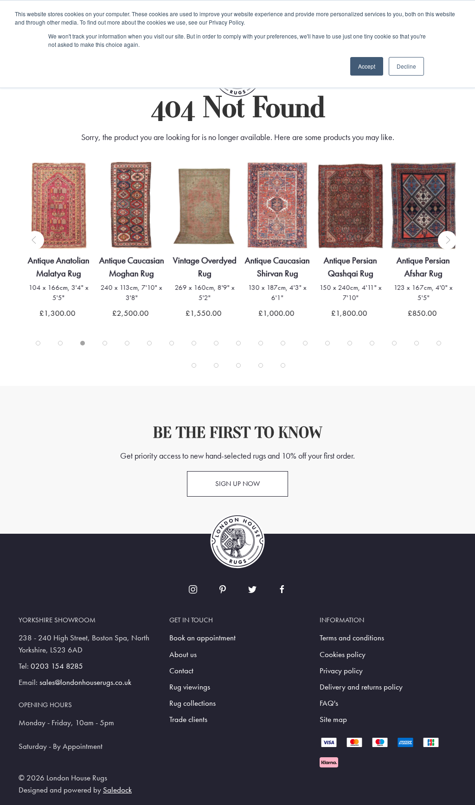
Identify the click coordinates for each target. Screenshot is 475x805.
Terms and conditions (352, 638)
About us (183, 654)
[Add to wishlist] (44, 180)
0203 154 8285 (57, 666)
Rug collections (192, 703)
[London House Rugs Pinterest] (222, 589)
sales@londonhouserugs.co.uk (85, 682)
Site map (333, 719)
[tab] (38, 343)
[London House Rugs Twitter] (252, 589)
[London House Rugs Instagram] (193, 589)
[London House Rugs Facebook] (282, 589)
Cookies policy (343, 654)
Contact (181, 671)
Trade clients (188, 719)
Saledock (117, 790)
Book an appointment (202, 638)
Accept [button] (366, 66)
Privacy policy (341, 671)
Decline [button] (406, 66)
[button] (35, 240)
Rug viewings (189, 687)
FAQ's (329, 703)
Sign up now (237, 483)
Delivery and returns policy (361, 687)
